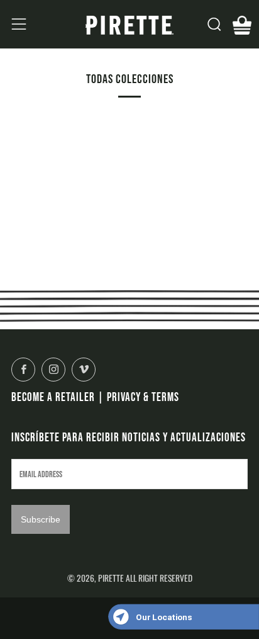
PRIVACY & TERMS (143, 397)
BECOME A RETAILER (53, 397)
